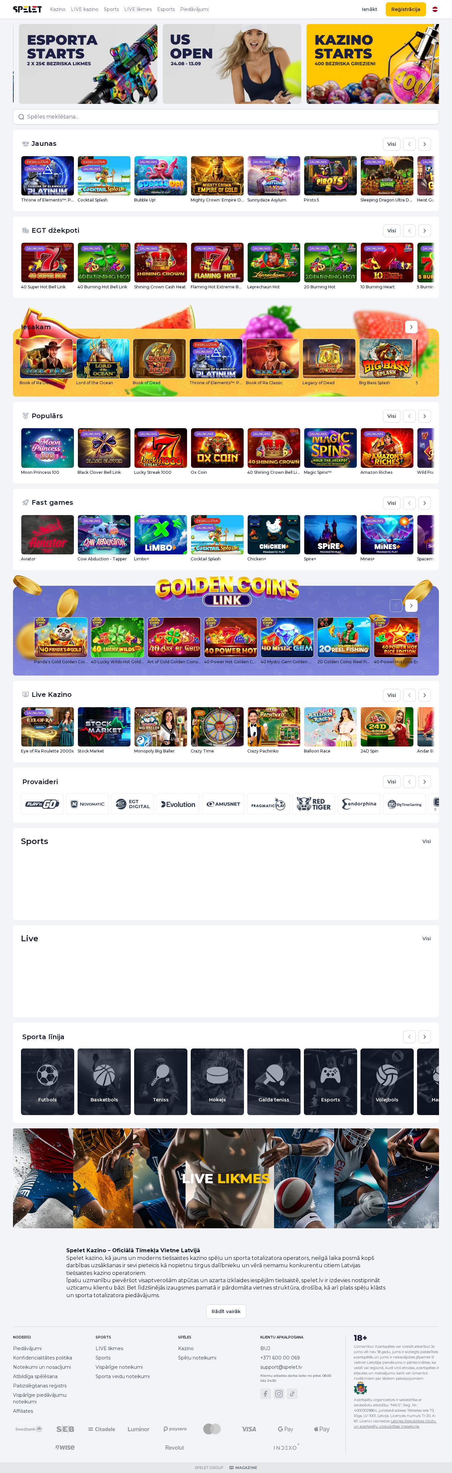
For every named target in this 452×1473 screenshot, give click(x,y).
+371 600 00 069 (280, 1358)
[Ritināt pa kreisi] (409, 144)
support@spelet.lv (281, 1367)
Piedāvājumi (194, 9)
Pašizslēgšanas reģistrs (40, 1386)
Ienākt (369, 9)
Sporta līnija (43, 1037)
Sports (111, 9)
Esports (166, 9)
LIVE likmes (138, 9)
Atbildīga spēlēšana (35, 1376)
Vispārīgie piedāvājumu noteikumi (40, 1398)
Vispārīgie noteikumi (119, 1367)
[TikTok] (292, 1393)
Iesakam (36, 327)
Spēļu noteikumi (197, 1358)
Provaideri (40, 782)
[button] (226, 117)
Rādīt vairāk (226, 1312)
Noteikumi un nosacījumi (42, 1367)
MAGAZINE (246, 1467)
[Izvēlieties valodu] (435, 9)
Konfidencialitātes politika (42, 1358)
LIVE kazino (85, 9)
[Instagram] (279, 1393)
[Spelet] (28, 9)
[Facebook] (265, 1393)
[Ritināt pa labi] (424, 144)
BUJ (265, 1348)
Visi (391, 144)
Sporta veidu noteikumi (123, 1376)
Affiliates (23, 1411)
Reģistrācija (405, 9)
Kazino (58, 9)
